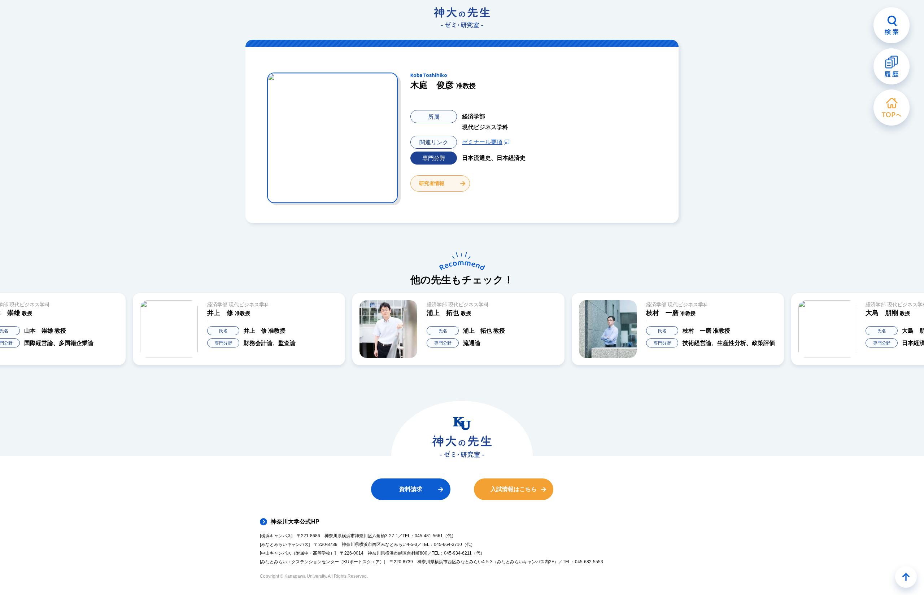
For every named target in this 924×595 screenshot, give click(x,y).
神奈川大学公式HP (295, 522)
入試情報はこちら (514, 489)
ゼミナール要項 (482, 142)
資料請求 (410, 489)
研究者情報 (431, 183)
